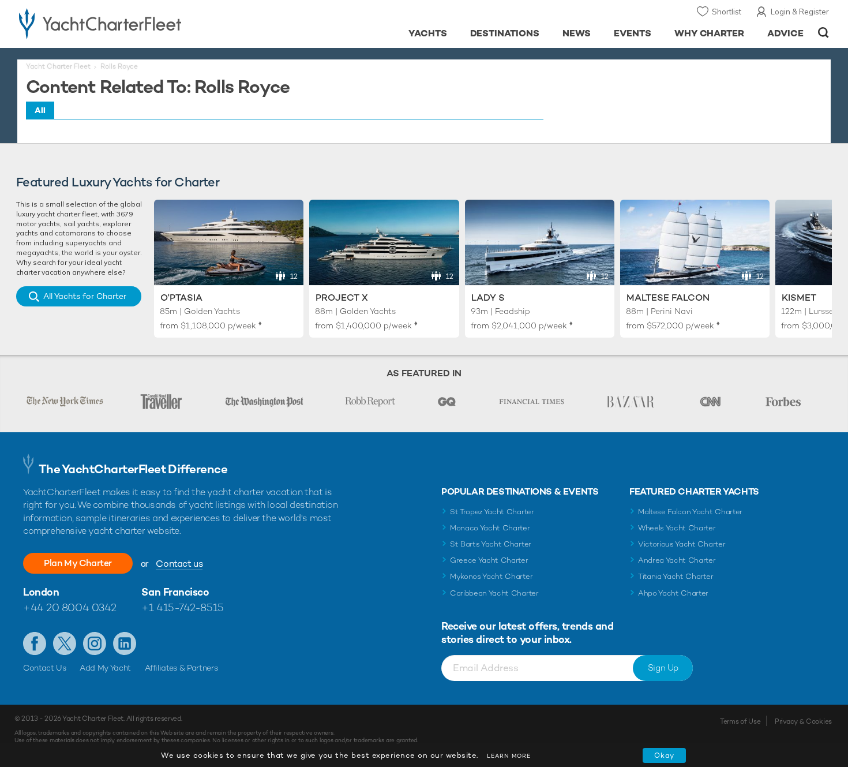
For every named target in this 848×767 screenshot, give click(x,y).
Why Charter (709, 33)
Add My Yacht (105, 668)
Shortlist (726, 11)
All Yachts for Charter (84, 296)
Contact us (179, 564)
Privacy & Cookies (803, 721)
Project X (342, 297)
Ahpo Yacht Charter (673, 593)
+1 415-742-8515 (182, 607)
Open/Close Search (823, 32)
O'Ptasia (181, 297)
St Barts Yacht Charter (490, 544)
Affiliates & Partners (181, 668)
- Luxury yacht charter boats (136, 23)
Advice (785, 33)
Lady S (488, 297)
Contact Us (44, 668)
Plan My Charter (78, 563)
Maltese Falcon (668, 297)
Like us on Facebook (34, 643)
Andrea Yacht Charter (677, 560)
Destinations (505, 33)
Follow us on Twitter (64, 643)
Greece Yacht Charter (489, 560)
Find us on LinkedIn (124, 643)
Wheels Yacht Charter (677, 528)
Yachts (427, 33)
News (576, 33)
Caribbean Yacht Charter (494, 593)
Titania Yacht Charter (675, 576)
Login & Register (800, 11)
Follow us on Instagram (94, 643)
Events (632, 33)
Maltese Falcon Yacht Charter (690, 512)
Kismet (799, 297)
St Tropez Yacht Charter (492, 512)
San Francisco (175, 591)
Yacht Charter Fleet (58, 66)
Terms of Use (740, 721)
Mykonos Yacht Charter (491, 576)
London (41, 591)
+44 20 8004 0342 (70, 607)
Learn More (509, 755)
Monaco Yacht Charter (490, 528)
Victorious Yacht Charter (681, 544)
